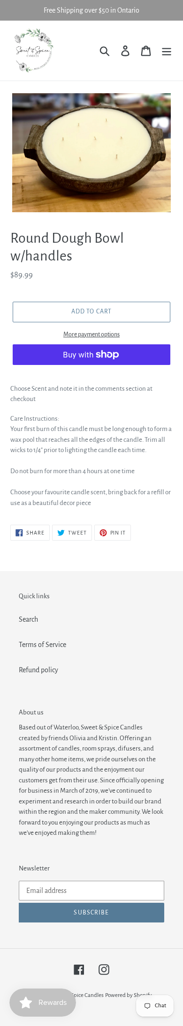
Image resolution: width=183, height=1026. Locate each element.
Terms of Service (42, 644)
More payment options (91, 334)
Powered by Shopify (128, 995)
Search (28, 619)
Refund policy (38, 670)
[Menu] (166, 50)
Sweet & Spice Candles (77, 995)
